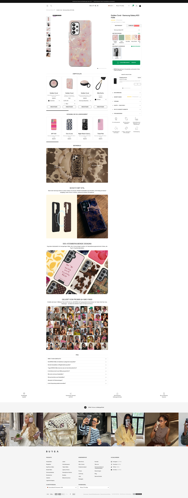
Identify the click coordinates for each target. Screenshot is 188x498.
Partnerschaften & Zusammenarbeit (99, 468)
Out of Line (69, 133)
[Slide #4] (102, 68)
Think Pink (100, 133)
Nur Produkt (118, 25)
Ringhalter (48, 464)
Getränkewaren (66, 464)
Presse (80, 471)
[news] (133, 6)
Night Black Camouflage (85, 133)
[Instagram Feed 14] (60, 429)
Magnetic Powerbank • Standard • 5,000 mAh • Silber (69, 96)
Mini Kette (100, 93)
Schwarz (100, 95)
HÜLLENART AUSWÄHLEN (118, 46)
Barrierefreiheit (98, 476)
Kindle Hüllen (49, 469)
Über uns (97, 464)
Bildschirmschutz (66, 477)
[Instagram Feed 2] (128, 429)
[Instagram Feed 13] (26, 429)
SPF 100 (53, 133)
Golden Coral (54, 93)
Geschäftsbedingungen (94, 494)
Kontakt (96, 461)
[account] (136, 6)
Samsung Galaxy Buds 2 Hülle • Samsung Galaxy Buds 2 (85, 96)
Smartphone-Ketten (67, 472)
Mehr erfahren (136, 46)
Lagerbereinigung (50, 480)
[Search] (51, 6)
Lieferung (81, 473)
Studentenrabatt (83, 467)
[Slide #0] (97, 68)
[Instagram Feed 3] (162, 429)
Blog (96, 473)
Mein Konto (81, 461)
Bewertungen (98, 471)
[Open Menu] (47, 6)
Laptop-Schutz (65, 469)
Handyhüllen (49, 461)
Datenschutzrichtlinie (105, 494)
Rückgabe (81, 479)
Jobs (80, 476)
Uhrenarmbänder (50, 472)
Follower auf (96, 407)
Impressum (85, 494)
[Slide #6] (104, 68)
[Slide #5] (103, 68)
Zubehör (48, 477)
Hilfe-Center (81, 464)
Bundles (134, 25)
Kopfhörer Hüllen (50, 467)
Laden (63, 461)
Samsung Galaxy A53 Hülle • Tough (54, 136)
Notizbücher (49, 475)
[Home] (94, 5)
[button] (116, 20)
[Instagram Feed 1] (94, 429)
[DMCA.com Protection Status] (137, 494)
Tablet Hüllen (65, 467)
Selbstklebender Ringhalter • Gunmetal (53, 96)
